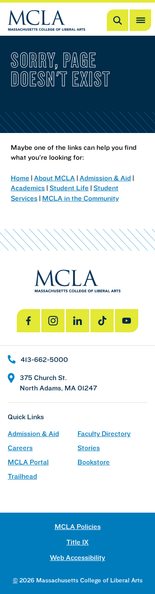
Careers (20, 448)
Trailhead (22, 476)
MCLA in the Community (80, 198)
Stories (89, 448)
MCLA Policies (78, 527)
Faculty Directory (104, 434)
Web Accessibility (77, 558)
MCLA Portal (28, 462)
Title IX (77, 542)
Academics (28, 187)
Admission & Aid (105, 177)
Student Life (69, 187)
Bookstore (94, 462)
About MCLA (54, 177)
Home (20, 177)
